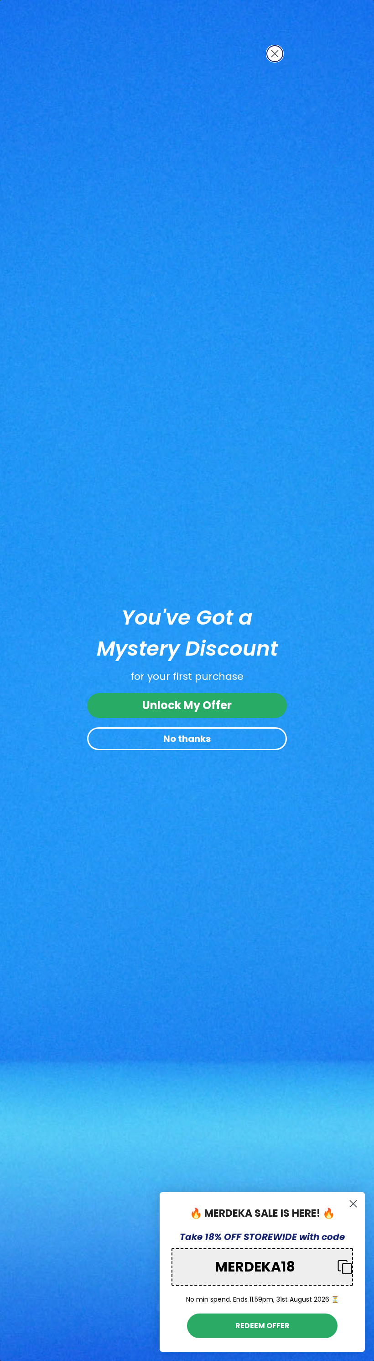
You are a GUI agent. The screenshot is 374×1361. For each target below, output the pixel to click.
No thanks (187, 738)
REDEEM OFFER (262, 1325)
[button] (262, 1267)
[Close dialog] (275, 54)
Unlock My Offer (187, 705)
